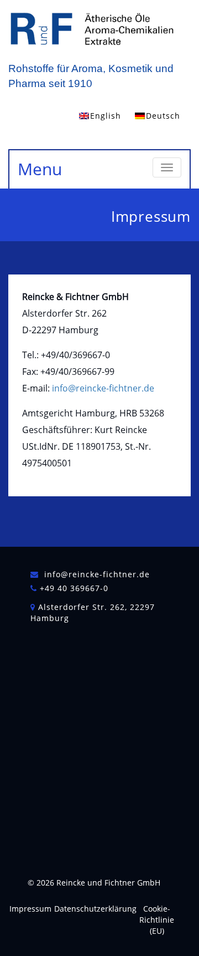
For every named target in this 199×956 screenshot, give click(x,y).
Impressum (30, 908)
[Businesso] (91, 29)
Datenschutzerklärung (95, 908)
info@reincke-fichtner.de (103, 388)
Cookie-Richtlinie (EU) (156, 919)
